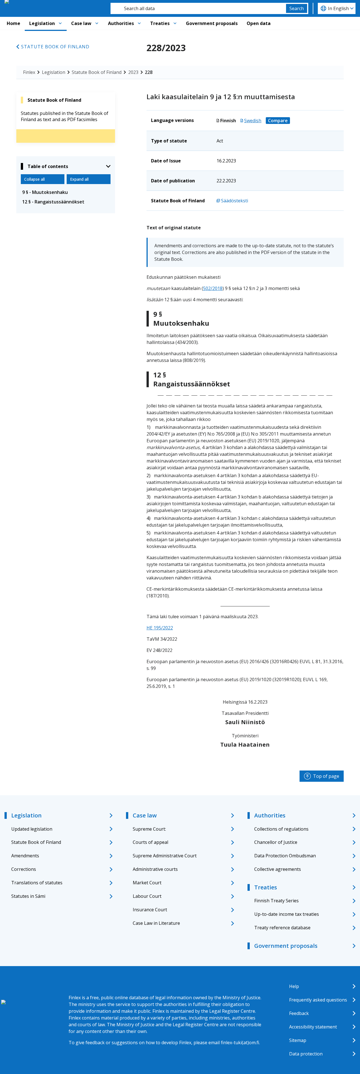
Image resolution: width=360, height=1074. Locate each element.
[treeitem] (66, 192)
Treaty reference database (282, 928)
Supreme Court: (149, 829)
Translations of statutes (36, 883)
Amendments (25, 856)
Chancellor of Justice (275, 842)
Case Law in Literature (156, 923)
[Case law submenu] (97, 23)
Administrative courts (155, 869)
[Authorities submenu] (139, 23)
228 (148, 72)
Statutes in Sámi (28, 896)
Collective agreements (277, 869)
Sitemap (297, 1040)
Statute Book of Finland (55, 47)
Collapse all (34, 179)
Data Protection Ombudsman (285, 856)
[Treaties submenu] (175, 23)
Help (294, 986)
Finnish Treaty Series (276, 901)
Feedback (299, 1013)
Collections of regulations (281, 829)
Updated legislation (31, 829)
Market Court (147, 883)
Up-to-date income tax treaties (286, 914)
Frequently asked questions (318, 1000)
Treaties (160, 23)
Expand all (79, 179)
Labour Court (147, 896)
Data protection (306, 1054)
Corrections (23, 869)
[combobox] (198, 8)
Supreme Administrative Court (165, 856)
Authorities (121, 23)
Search (296, 8)
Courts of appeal (150, 842)
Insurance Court (150, 910)
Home (13, 23)
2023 (133, 72)
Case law (81, 23)
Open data (259, 23)
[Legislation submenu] (60, 23)
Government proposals (212, 23)
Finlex (29, 72)
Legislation (42, 23)
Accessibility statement (313, 1027)
